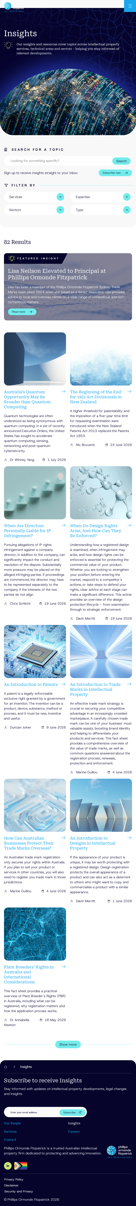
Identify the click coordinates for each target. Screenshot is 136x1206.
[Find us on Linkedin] (8, 1166)
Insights (74, 1123)
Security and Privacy (18, 1191)
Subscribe (69, 1112)
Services (10, 1131)
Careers (74, 1131)
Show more (68, 1044)
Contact (10, 1139)
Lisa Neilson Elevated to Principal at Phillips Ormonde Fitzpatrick (57, 274)
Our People (12, 1123)
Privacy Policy (13, 1179)
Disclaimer (11, 1185)
